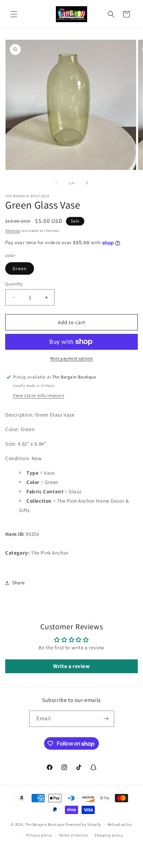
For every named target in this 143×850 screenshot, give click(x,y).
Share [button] (18, 582)
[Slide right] (86, 183)
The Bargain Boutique (45, 824)
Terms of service (73, 835)
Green (19, 268)
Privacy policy (39, 835)
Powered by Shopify (83, 824)
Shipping (12, 230)
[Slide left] (56, 183)
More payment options (71, 358)
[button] (14, 14)
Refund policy (120, 824)
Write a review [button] (71, 666)
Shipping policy (108, 835)
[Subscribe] (106, 719)
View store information (38, 395)
